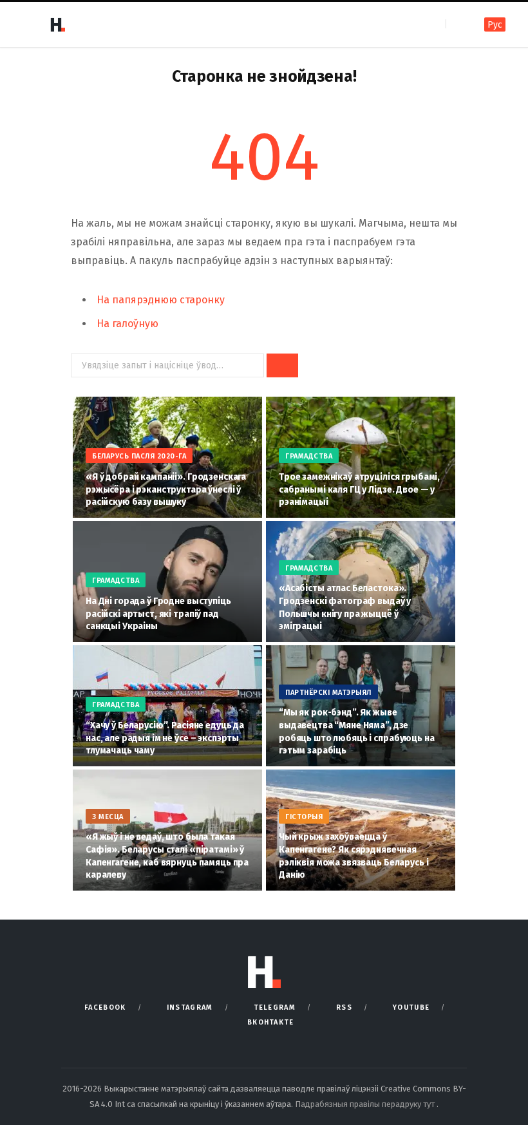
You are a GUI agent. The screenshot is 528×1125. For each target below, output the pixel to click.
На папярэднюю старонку (161, 300)
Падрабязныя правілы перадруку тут (366, 1104)
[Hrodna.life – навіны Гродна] (57, 24)
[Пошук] (457, 24)
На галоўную (127, 323)
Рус (494, 24)
